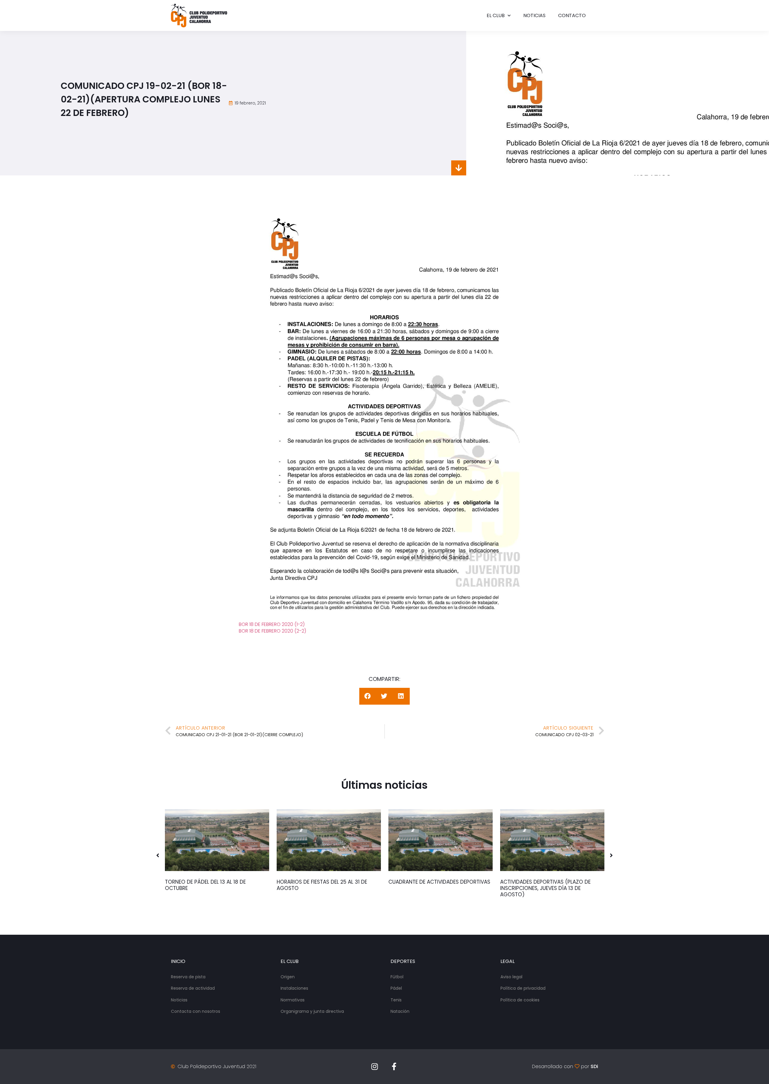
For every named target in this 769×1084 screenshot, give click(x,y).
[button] (158, 855)
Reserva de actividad (193, 988)
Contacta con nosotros (195, 1011)
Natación (400, 1011)
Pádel (396, 988)
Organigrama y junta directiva (312, 1011)
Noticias (534, 15)
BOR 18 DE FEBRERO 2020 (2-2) (272, 630)
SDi (594, 1066)
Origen (288, 977)
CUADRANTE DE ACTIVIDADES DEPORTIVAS (439, 881)
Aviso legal (511, 977)
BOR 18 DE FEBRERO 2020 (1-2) (272, 624)
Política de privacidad (523, 988)
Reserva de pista (188, 977)
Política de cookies (520, 1000)
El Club (496, 15)
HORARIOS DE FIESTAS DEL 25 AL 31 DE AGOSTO (322, 885)
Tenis (396, 1000)
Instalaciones (294, 988)
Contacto (572, 15)
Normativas (293, 1000)
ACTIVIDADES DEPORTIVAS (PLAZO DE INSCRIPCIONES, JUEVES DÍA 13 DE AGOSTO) (545, 888)
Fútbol (397, 977)
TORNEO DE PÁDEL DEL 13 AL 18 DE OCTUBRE (205, 885)
